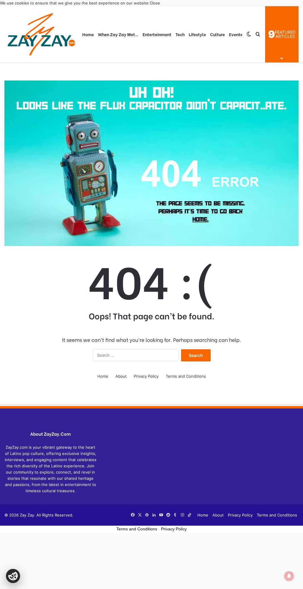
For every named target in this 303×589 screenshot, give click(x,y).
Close (155, 3)
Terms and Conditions (186, 376)
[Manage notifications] (289, 576)
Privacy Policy (146, 376)
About (121, 376)
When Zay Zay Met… (118, 34)
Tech (180, 34)
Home (88, 34)
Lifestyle (197, 34)
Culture (217, 34)
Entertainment (157, 34)
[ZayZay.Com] (41, 34)
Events (235, 34)
